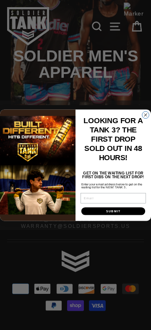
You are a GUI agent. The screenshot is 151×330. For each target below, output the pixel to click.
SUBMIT (113, 211)
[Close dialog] (145, 115)
